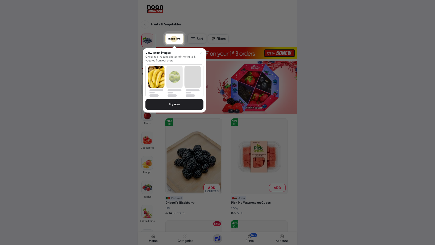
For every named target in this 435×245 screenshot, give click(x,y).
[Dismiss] (201, 53)
